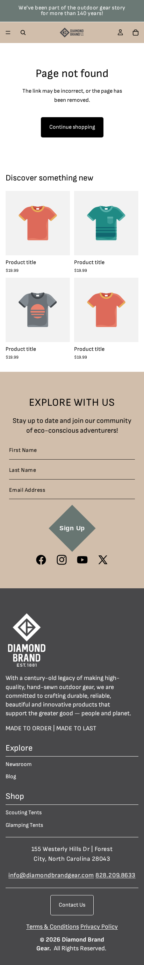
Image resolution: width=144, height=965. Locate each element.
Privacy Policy (99, 926)
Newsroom (19, 764)
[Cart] (135, 32)
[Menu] (8, 32)
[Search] (23, 32)
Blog (11, 777)
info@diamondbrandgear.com (51, 875)
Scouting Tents (24, 813)
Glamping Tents (24, 825)
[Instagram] (62, 560)
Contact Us (72, 905)
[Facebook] (41, 560)
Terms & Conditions (52, 926)
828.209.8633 (115, 875)
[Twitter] (103, 560)
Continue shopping (72, 127)
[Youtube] (82, 560)
